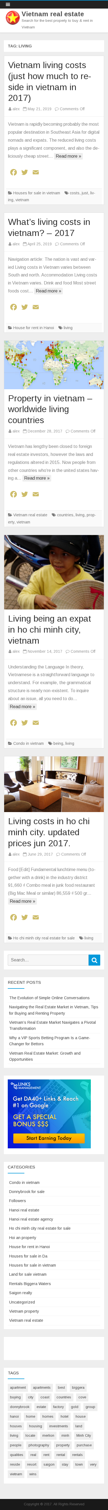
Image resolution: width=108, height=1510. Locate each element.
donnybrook (19, 1407)
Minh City (83, 1435)
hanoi (14, 1416)
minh (65, 1435)
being (58, 743)
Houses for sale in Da (28, 1256)
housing (35, 1426)
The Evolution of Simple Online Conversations (49, 998)
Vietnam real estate (53, 14)
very (93, 1464)
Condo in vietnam (28, 743)
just (85, 193)
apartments (42, 1387)
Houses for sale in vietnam (36, 193)
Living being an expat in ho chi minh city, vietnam (49, 630)
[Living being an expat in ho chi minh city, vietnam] (54, 572)
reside (15, 1464)
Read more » (68, 156)
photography (39, 1445)
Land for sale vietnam (28, 1274)
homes (47, 1416)
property (63, 1445)
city (30, 1397)
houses (16, 1426)
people (15, 1445)
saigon (49, 1464)
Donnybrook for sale (27, 1191)
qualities (16, 1455)
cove (82, 1397)
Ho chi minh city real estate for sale (44, 938)
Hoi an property (22, 1237)
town (79, 1464)
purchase (84, 1445)
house (81, 1416)
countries (65, 515)
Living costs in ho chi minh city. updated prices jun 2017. (49, 832)
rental (60, 1455)
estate (41, 1407)
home (30, 1416)
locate (30, 1435)
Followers (17, 1201)
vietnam (22, 200)
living (68, 328)
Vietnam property (24, 1311)
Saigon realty (20, 1293)
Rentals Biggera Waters (30, 1283)
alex (16, 109)
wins (33, 1474)
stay (65, 1464)
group (90, 1407)
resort (31, 1464)
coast (44, 1397)
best (61, 1387)
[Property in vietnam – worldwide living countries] (54, 365)
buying (15, 1397)
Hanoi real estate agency (31, 1219)
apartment (18, 1387)
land (78, 1426)
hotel (64, 1416)
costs (74, 193)
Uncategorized (22, 1302)
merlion (48, 1435)
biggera (78, 1387)
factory (58, 1407)
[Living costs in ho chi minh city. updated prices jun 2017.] (54, 784)
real (33, 1455)
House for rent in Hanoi (33, 328)
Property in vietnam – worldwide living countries (50, 409)
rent (46, 1455)
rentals (77, 1455)
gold (74, 1407)
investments (58, 1426)
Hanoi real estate (24, 1210)
